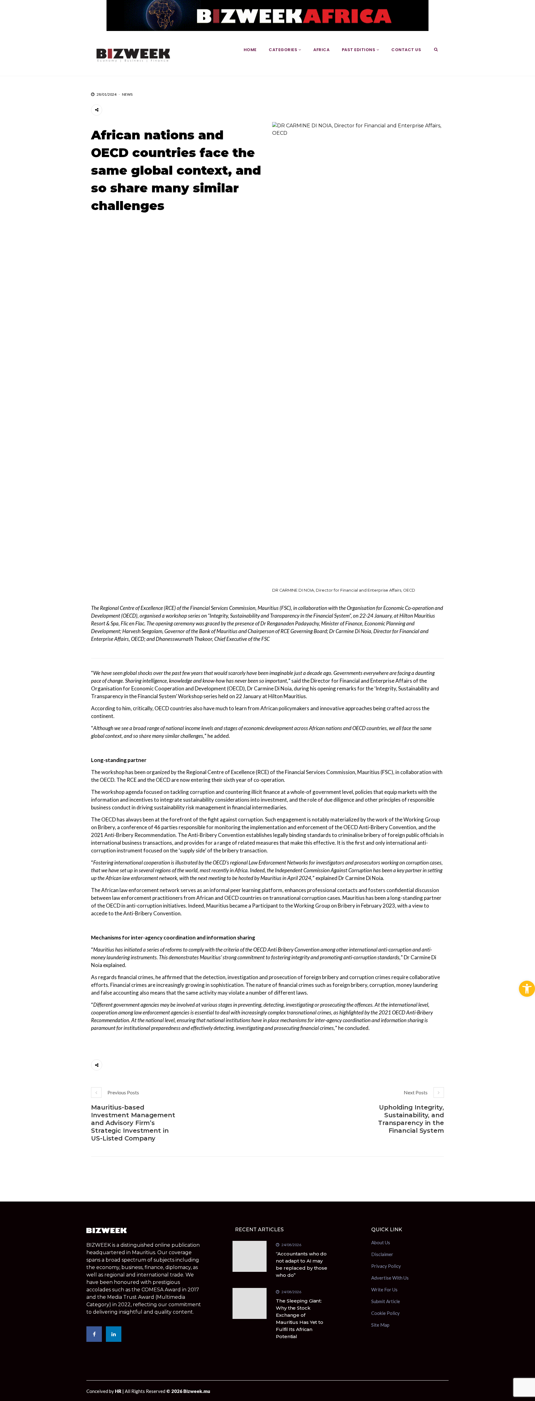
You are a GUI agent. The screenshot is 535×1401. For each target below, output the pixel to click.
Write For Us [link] (384, 1289)
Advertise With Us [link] (390, 1278)
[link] (527, 989)
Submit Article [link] (385, 1301)
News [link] (127, 94)
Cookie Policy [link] (385, 1313)
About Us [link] (380, 1243)
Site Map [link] (380, 1325)
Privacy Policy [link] (386, 1266)
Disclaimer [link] (382, 1254)
